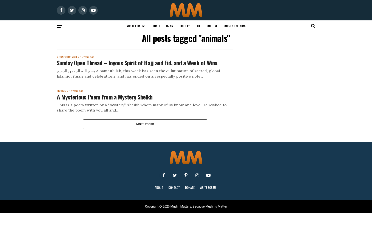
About (159, 187)
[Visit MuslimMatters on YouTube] (208, 175)
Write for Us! (136, 25)
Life (198, 25)
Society (185, 25)
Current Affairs (234, 25)
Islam (170, 25)
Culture (211, 25)
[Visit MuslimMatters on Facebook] (163, 175)
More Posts (145, 124)
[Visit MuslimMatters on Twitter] (174, 175)
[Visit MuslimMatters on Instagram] (197, 175)
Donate (155, 25)
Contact (174, 187)
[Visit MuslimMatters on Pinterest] (186, 175)
